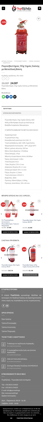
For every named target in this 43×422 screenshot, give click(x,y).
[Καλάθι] (39, 8)
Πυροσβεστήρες (20, 61)
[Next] (41, 218)
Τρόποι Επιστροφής (9, 323)
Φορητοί (6, 63)
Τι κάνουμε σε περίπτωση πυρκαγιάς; (20, 343)
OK (11, 418)
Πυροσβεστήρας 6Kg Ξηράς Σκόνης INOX (11, 266)
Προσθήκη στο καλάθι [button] (30, 275)
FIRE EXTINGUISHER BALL (17, 359)
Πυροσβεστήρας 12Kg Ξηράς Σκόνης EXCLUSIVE (31, 266)
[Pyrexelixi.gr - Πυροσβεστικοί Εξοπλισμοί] (21, 8)
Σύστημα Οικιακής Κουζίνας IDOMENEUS (22, 366)
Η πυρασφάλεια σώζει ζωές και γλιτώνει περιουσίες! (21, 351)
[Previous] (1, 218)
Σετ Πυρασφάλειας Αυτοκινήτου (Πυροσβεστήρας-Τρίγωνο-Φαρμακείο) (10, 222)
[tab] (21, 108)
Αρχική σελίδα (7, 61)
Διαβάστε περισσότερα (10, 232)
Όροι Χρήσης (6, 319)
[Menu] (3, 8)
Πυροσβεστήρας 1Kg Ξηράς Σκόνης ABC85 (32, 221)
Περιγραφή (7, 108)
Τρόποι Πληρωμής (8, 331)
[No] (40, 414)
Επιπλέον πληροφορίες (12, 113)
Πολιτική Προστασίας (25, 418)
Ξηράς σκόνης (34, 61)
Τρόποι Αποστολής (9, 327)
